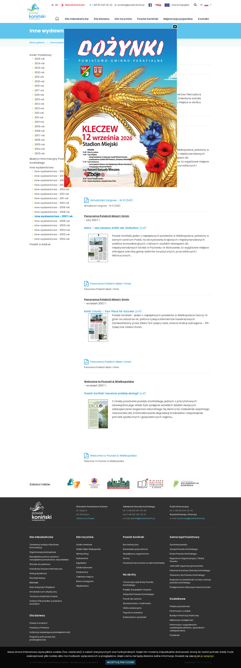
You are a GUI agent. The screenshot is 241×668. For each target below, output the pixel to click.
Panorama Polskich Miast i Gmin (110, 284)
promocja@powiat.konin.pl (191, 518)
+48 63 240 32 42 (102, 5)
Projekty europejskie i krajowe (137, 589)
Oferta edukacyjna (132, 608)
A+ (56, 5)
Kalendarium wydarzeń (134, 617)
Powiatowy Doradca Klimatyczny (46, 568)
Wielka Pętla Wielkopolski (88, 549)
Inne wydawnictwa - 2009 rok (52, 207)
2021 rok (39, 76)
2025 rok (40, 58)
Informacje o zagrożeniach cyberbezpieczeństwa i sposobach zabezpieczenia (187, 627)
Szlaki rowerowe (84, 544)
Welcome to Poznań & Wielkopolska (113, 456)
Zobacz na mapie (85, 518)
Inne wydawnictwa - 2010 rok (52, 203)
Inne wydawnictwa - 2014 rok (52, 185)
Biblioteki (34, 582)
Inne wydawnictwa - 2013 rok (52, 189)
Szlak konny (82, 572)
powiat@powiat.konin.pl (131, 5)
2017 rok (39, 90)
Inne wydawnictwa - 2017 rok (52, 176)
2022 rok (39, 72)
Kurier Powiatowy (41, 55)
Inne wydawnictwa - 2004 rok (52, 230)
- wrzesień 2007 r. (147, 313)
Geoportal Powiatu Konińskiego (138, 594)
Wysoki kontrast (75, 5)
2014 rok (39, 103)
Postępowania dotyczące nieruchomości (190, 587)
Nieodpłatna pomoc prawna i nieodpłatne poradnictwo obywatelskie (49, 558)
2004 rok (40, 149)
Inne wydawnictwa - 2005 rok (52, 225)
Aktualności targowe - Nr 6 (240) (111, 200)
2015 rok (39, 99)
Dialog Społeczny (38, 573)
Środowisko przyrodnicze (135, 549)
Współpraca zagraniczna (136, 553)
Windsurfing (82, 553)
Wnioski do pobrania (40, 564)
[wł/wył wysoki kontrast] (62, 5)
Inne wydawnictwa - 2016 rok (52, 180)
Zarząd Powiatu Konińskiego (184, 549)
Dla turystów (123, 19)
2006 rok (40, 140)
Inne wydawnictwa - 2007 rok (54, 216)
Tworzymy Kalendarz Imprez (44, 596)
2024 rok (40, 63)
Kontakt (203, 19)
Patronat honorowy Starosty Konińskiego (190, 570)
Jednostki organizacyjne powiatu (186, 565)
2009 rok (40, 126)
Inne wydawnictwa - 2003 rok (52, 234)
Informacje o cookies (180, 611)
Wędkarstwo (82, 585)
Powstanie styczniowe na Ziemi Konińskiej (143, 563)
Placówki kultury (37, 578)
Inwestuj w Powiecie (39, 627)
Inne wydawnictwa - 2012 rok (52, 194)
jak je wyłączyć (205, 656)
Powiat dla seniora (132, 598)
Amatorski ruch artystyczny (43, 591)
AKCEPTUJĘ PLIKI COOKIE (120, 662)
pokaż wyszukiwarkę (195, 5)
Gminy (126, 558)
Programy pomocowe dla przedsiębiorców (42, 638)
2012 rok (39, 113)
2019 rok (39, 85)
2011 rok (39, 117)
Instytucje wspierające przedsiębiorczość (50, 632)
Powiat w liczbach (38, 623)
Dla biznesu (101, 19)
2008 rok (40, 131)
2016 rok (39, 94)
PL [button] (202, 5)
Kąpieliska (81, 563)
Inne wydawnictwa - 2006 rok (52, 221)
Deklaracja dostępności (181, 620)
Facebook (175, 635)
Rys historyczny (131, 544)
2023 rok (39, 67)
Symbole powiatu (178, 544)
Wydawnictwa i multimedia (137, 603)
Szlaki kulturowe (84, 567)
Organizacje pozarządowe (43, 552)
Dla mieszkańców (77, 19)
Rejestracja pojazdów (178, 19)
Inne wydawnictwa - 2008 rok (52, 212)
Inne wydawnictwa (59, 42)
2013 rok (39, 108)
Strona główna (57, 18)
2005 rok (40, 144)
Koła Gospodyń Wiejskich (42, 587)
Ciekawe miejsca (84, 576)
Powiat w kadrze (40, 244)
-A (52, 5)
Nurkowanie (82, 558)
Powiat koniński (147, 19)
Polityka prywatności (180, 606)
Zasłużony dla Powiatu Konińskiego (187, 575)
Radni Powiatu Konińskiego (183, 553)
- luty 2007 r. (146, 235)
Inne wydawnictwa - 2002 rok (52, 239)
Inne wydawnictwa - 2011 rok (51, 198)
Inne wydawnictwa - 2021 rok (52, 171)
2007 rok (40, 135)
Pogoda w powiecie (132, 612)
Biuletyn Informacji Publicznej (184, 615)
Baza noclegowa (84, 581)
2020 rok (39, 81)
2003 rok (40, 153)
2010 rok (39, 122)
